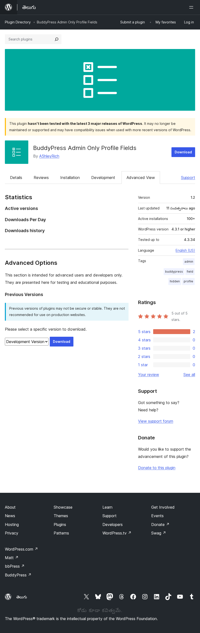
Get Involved (163, 507)
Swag (158, 533)
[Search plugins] (56, 39)
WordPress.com (21, 549)
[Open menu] (192, 7)
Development (103, 177)
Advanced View (141, 177)
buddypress (174, 271)
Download (183, 152)
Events (157, 515)
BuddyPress (18, 575)
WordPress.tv (116, 533)
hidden (175, 281)
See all (189, 374)
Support (188, 177)
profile (188, 281)
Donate (160, 524)
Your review (148, 374)
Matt (12, 557)
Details (16, 177)
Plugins (60, 524)
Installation (70, 177)
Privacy (11, 533)
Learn (107, 507)
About (10, 507)
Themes (61, 515)
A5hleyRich (49, 156)
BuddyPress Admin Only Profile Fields (84, 147)
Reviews (41, 177)
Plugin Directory (18, 22)
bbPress (15, 566)
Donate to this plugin (156, 467)
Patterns (61, 533)
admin (188, 261)
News (10, 515)
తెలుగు (21, 596)
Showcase (63, 507)
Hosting (12, 524)
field (190, 271)
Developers (112, 524)
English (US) (185, 250)
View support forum (155, 421)
